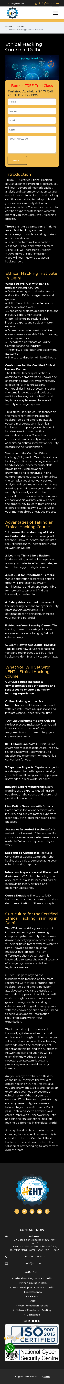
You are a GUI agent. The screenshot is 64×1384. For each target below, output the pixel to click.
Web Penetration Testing (33, 1305)
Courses (20, 26)
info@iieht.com (49, 3)
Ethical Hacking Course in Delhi (33, 1278)
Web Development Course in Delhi (33, 1287)
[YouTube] (39, 1211)
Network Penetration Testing (33, 1310)
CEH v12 (33, 1296)
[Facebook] (16, 1211)
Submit (17, 160)
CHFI (33, 1301)
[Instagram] (32, 1211)
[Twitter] (24, 1211)
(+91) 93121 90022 (19, 3)
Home (8, 26)
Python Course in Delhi (33, 1283)
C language (33, 1314)
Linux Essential (33, 1292)
